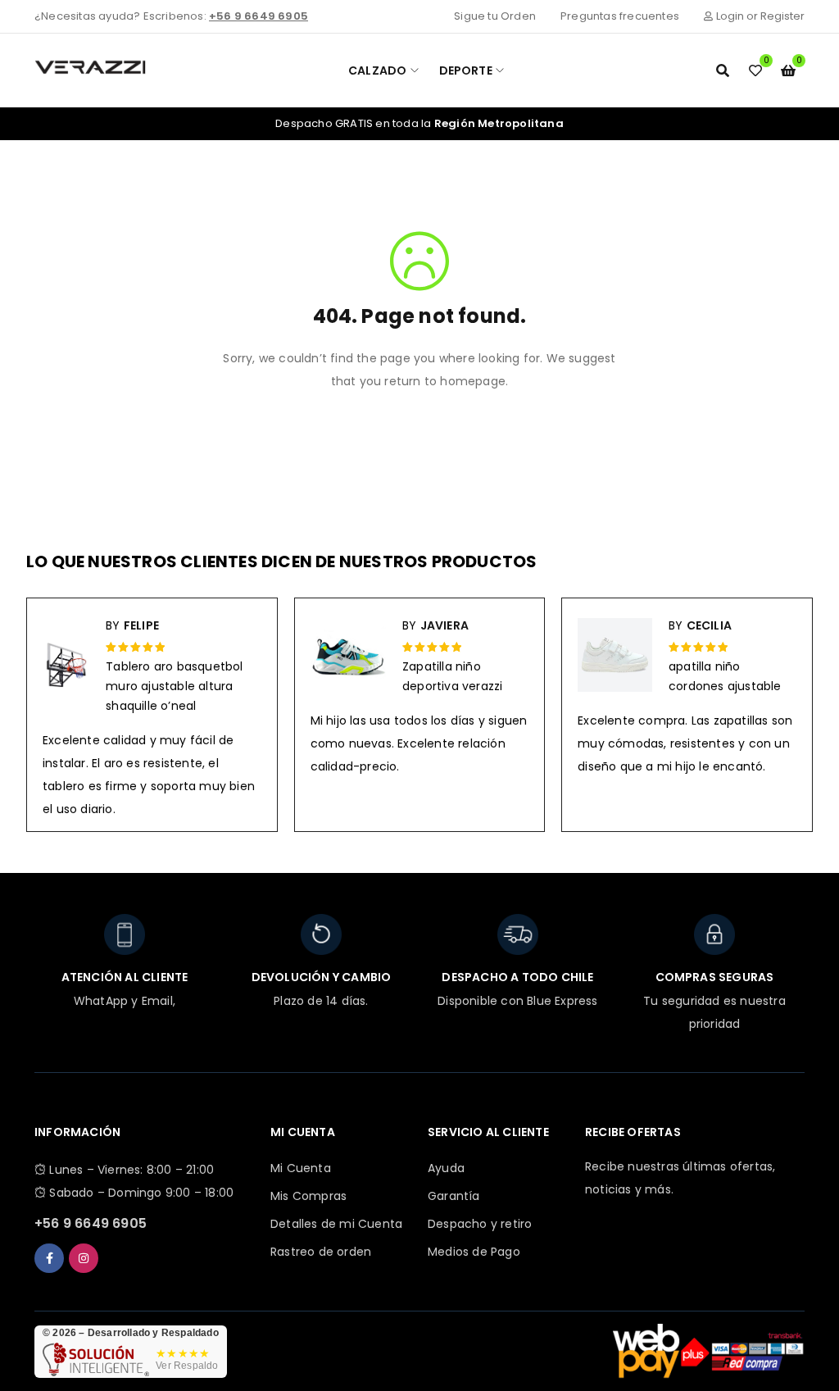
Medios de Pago (474, 1251)
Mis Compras (308, 1196)
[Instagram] (83, 1258)
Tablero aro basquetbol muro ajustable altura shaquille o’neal (174, 686)
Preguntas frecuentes (619, 16)
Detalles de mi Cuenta (336, 1224)
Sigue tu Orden (495, 16)
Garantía (454, 1196)
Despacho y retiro (480, 1224)
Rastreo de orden (320, 1251)
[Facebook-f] (49, 1258)
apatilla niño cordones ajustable (725, 676)
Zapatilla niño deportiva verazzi (452, 676)
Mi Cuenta (300, 1168)
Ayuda (446, 1168)
